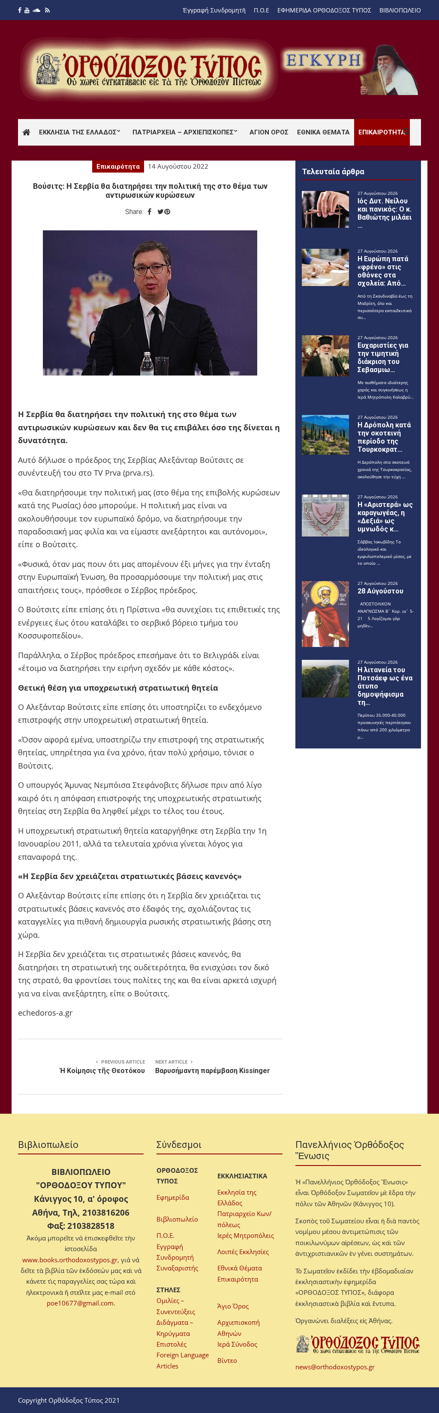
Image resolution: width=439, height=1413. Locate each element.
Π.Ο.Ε (261, 10)
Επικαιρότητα (382, 132)
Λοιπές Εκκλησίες (243, 1251)
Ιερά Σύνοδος (237, 1344)
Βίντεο (227, 1360)
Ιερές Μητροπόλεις (245, 1235)
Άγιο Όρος (233, 1306)
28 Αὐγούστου (380, 591)
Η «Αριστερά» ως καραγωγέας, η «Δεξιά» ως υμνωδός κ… (385, 517)
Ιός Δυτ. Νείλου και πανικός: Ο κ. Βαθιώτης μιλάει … (385, 213)
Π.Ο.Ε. (165, 1235)
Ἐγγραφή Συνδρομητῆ (214, 10)
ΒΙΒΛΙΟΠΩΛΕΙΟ (400, 10)
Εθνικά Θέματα (323, 132)
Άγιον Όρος (269, 132)
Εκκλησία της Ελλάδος (78, 132)
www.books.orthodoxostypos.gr (69, 1259)
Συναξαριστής (177, 1268)
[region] (350, 69)
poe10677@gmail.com (80, 1303)
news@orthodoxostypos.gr (335, 1366)
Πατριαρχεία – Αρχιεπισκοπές (183, 132)
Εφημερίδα (172, 1197)
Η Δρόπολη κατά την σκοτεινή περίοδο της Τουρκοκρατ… (384, 437)
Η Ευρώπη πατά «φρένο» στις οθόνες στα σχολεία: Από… (383, 271)
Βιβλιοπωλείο (177, 1219)
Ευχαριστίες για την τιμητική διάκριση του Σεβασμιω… (383, 357)
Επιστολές (171, 1344)
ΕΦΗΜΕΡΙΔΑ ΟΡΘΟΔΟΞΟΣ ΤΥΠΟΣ (324, 10)
